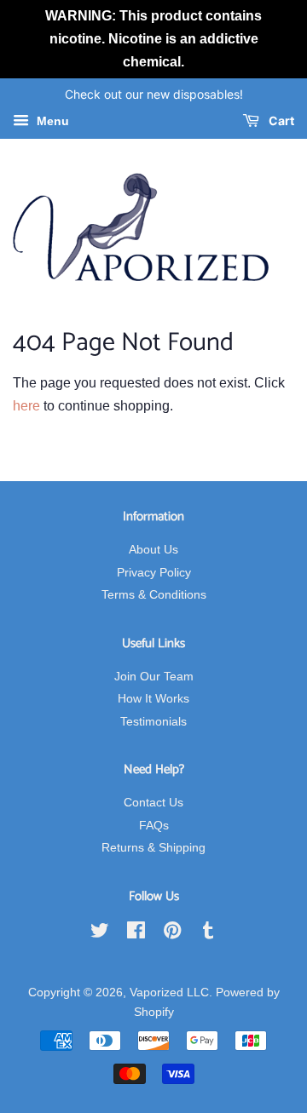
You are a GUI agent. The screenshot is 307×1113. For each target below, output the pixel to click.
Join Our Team (154, 676)
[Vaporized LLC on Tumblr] (208, 933)
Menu (51, 122)
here (26, 406)
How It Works (153, 698)
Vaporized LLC (169, 992)
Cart (280, 121)
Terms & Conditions (153, 594)
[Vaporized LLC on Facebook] (136, 933)
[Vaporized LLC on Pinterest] (172, 933)
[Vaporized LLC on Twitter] (99, 933)
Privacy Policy (154, 572)
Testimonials (153, 721)
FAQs (154, 825)
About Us (153, 549)
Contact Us (153, 802)
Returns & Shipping (153, 847)
